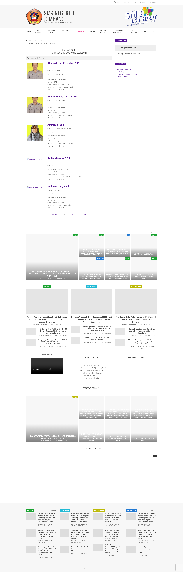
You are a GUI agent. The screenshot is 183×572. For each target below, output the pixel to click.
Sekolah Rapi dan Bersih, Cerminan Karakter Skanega (80, 549)
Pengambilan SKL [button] (128, 47)
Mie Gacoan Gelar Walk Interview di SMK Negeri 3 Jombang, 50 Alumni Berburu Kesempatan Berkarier (53, 331)
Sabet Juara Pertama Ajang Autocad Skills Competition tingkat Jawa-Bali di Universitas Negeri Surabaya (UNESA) (91, 436)
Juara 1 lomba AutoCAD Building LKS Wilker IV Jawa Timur (118, 438)
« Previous (53, 215)
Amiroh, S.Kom (56, 124)
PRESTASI (75, 397)
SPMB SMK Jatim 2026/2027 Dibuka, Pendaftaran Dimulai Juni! (143, 276)
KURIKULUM (100, 258)
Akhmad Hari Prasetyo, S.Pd (63, 63)
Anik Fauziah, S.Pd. (58, 186)
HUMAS (75, 235)
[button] (156, 456)
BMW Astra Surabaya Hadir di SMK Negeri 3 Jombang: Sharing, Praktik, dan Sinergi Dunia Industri (141, 342)
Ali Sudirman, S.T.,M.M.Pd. (62, 96)
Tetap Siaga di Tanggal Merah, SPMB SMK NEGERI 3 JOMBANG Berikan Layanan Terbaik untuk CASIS (52, 342)
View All (154, 233)
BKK (129, 235)
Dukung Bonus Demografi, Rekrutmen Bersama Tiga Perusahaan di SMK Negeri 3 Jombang (142, 331)
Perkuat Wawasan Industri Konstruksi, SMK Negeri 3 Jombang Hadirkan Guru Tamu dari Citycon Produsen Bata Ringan (52, 274)
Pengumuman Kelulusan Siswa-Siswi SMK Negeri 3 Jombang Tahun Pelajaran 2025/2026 (117, 276)
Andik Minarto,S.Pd (58, 158)
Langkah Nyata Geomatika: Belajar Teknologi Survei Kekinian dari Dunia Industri (91, 276)
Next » (86, 215)
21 (80, 215)
